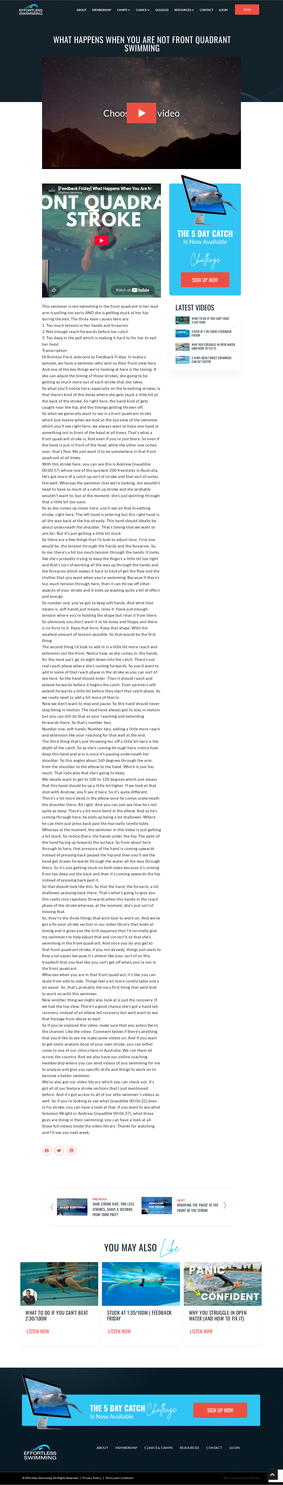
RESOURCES (182, 10)
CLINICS (141, 10)
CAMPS (122, 10)
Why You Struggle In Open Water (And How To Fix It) (213, 346)
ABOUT (81, 10)
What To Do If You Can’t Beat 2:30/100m (210, 320)
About (102, 1448)
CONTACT (206, 10)
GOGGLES (162, 10)
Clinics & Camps (158, 1448)
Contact (214, 1448)
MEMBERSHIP (101, 10)
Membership (126, 1448)
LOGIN (223, 10)
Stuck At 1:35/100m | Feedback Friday (211, 333)
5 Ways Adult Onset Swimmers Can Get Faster (211, 359)
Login (234, 1448)
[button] (46, 1150)
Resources (189, 1448)
